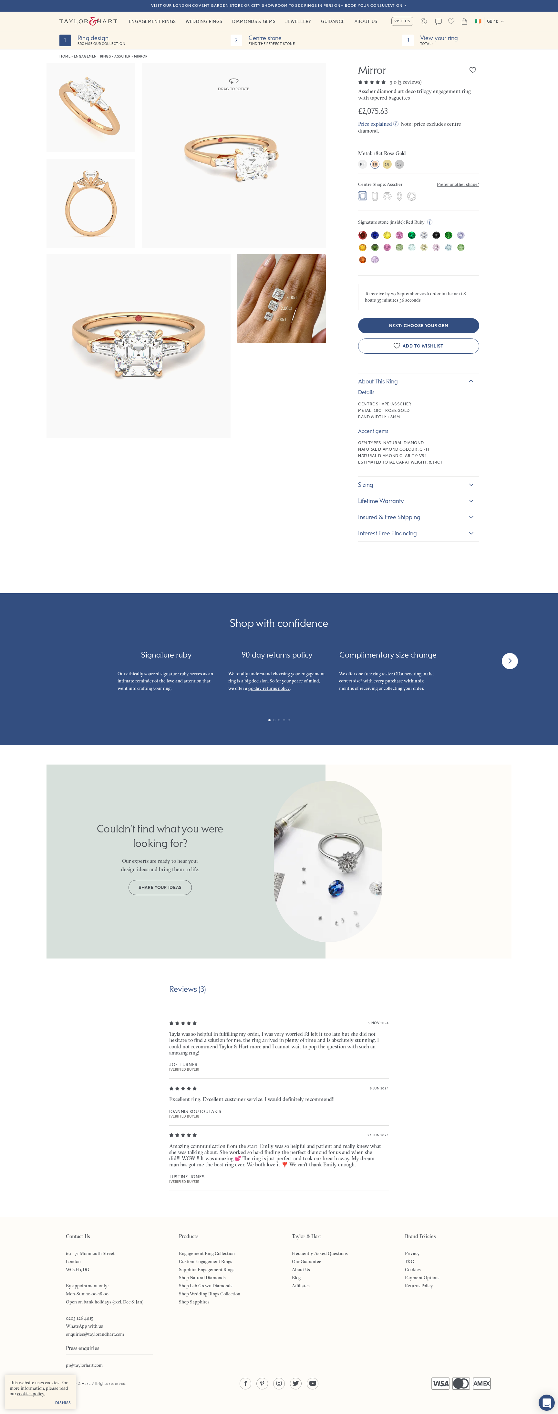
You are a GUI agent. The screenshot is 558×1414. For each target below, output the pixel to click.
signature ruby (174, 674)
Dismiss (63, 1402)
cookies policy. (31, 1394)
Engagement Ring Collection (207, 1253)
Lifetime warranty (381, 500)
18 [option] (374, 164)
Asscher (122, 56)
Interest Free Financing (387, 533)
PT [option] (362, 164)
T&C (409, 1261)
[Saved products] (451, 21)
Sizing (365, 484)
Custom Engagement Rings (205, 1261)
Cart (464, 21)
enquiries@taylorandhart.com (95, 1334)
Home (64, 56)
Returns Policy (419, 1286)
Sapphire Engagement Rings (206, 1269)
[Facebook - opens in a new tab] (245, 1383)
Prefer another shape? (458, 184)
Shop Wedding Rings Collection (209, 1294)
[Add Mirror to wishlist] (472, 69)
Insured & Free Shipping (389, 516)
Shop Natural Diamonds (202, 1277)
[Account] (424, 21)
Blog (296, 1277)
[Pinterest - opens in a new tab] (262, 1383)
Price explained (375, 124)
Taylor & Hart (88, 21)
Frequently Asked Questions (320, 1253)
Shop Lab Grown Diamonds (205, 1286)
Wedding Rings (204, 21)
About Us (366, 21)
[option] (362, 196)
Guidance (333, 21)
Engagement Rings (152, 21)
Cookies (413, 1269)
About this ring (378, 381)
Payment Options (422, 1277)
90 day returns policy (269, 688)
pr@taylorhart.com (84, 1365)
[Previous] (48, 661)
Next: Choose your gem (419, 325)
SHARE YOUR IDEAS (160, 887)
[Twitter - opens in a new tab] (296, 1383)
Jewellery (298, 21)
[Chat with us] (547, 1403)
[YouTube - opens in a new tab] (312, 1383)
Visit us (402, 21)
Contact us (438, 22)
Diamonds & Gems (254, 21)
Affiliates (301, 1286)
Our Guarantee (306, 1261)
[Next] (510, 661)
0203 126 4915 (79, 1318)
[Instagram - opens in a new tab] (279, 1383)
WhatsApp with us (84, 1326)
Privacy (412, 1253)
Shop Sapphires (194, 1302)
